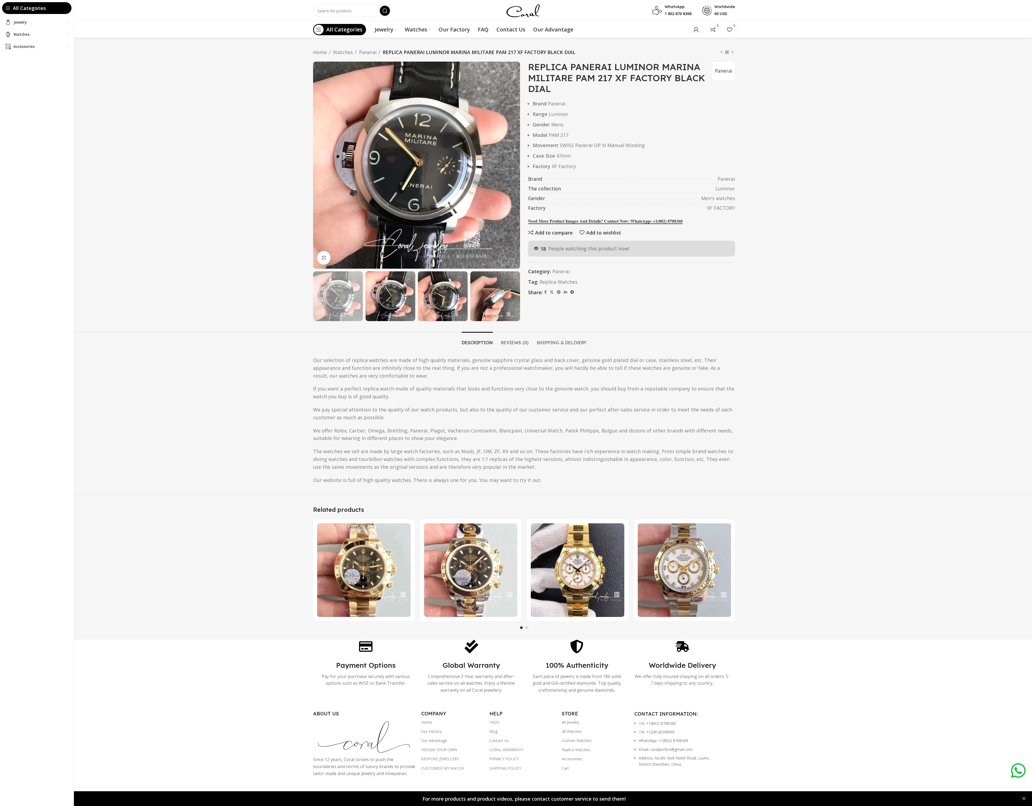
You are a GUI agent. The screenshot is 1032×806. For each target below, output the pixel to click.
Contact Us (499, 740)
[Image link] (364, 736)
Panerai (368, 52)
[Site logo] (523, 10)
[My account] (696, 29)
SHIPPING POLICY (505, 768)
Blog (493, 731)
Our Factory (431, 731)
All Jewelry (570, 722)
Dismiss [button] (1024, 798)
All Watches (572, 731)
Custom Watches (577, 740)
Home (320, 52)
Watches (343, 52)
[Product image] (364, 570)
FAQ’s (494, 722)
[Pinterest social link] (558, 292)
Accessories (572, 758)
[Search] (385, 11)
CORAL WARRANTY (506, 749)
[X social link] (551, 292)
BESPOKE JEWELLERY (440, 758)
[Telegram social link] (572, 292)
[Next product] (732, 52)
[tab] (477, 340)
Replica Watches (559, 282)
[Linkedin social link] (565, 292)
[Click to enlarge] (324, 257)
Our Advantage (434, 740)
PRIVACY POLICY (504, 758)
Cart (565, 768)
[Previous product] (721, 52)
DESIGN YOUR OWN (439, 749)
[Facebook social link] (545, 292)
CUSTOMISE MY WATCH (442, 768)
